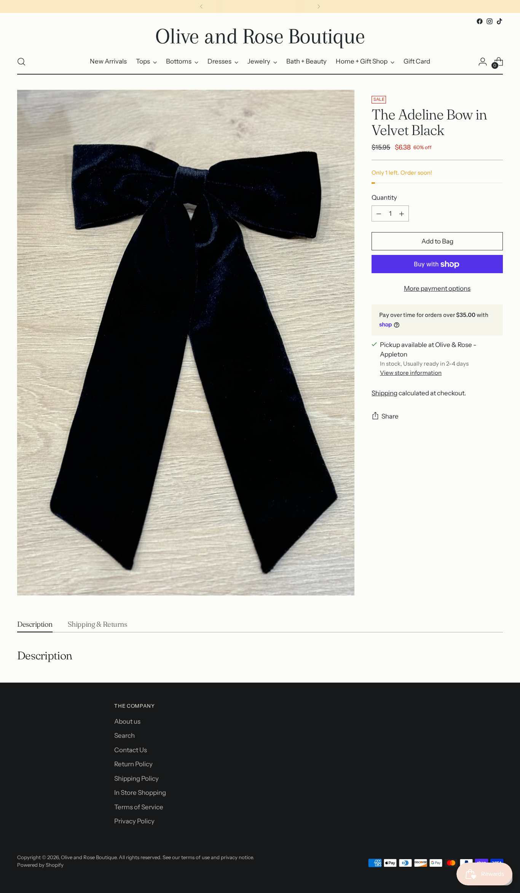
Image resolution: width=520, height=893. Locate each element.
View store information (411, 373)
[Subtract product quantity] (379, 213)
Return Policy (133, 764)
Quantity (384, 197)
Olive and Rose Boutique (88, 857)
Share (390, 416)
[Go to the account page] (482, 61)
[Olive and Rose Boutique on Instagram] (489, 21)
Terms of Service (138, 807)
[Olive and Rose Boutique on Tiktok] (499, 21)
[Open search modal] (21, 61)
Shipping (384, 393)
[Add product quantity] (401, 213)
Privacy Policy (134, 821)
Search (124, 735)
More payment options (437, 289)
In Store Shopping (140, 792)
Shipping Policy (136, 778)
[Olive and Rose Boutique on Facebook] (479, 21)
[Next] (318, 6)
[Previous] (201, 6)
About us (127, 721)
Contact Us (130, 750)
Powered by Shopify (40, 865)
